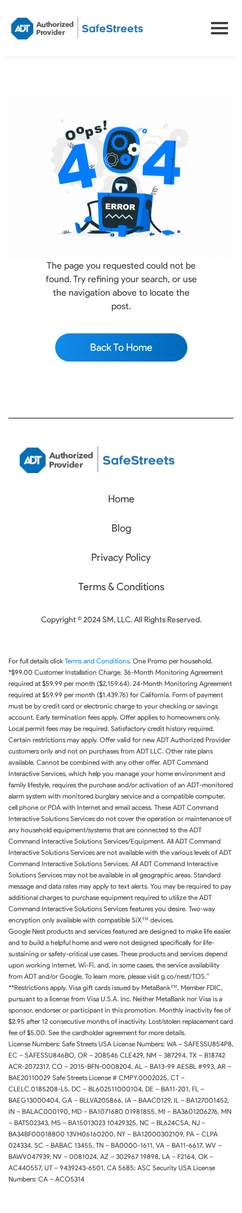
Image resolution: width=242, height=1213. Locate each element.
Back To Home (121, 347)
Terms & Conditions (121, 587)
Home (121, 499)
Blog (121, 528)
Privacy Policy (121, 557)
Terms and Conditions (97, 661)
